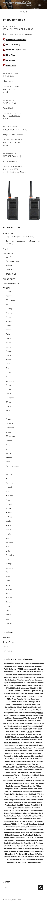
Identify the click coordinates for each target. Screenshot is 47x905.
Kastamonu (10, 483)
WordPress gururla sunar (12, 900)
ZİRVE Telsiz (9, 76)
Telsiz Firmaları (18, 3)
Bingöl (8, 360)
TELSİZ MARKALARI (11, 284)
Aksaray (9, 309)
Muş (7, 538)
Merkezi (23, 40)
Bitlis (8, 364)
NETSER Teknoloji (13, 45)
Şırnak (8, 585)
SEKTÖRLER (8, 253)
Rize (7, 559)
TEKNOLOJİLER (9, 279)
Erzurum (9, 419)
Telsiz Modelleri (9, 832)
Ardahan (9, 326)
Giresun (9, 432)
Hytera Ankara (8, 642)
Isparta (8, 453)
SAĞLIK (9, 265)
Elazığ (8, 411)
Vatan (8, 65)
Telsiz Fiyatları (23, 772)
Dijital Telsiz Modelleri (15, 699)
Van (7, 610)
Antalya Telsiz (22, 851)
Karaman (9, 474)
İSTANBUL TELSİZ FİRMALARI (18, 29)
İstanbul (9, 457)
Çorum (8, 389)
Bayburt (9, 351)
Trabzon (9, 598)
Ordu (8, 551)
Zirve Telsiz (10, 55)
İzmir (8, 462)
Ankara (8, 317)
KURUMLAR (8, 233)
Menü (25, 12)
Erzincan (9, 415)
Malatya (9, 517)
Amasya (9, 313)
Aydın (8, 334)
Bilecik (8, 355)
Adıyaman (10, 296)
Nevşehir (9, 542)
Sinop (8, 576)
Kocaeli (9, 504)
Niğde (8, 547)
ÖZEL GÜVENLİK (12, 261)
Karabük (9, 470)
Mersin (8, 530)
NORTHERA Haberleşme (16, 50)
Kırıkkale (9, 496)
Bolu (7, 368)
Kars (8, 479)
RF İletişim (10, 60)
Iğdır (7, 449)
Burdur (8, 372)
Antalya (9, 321)
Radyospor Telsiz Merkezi (16, 129)
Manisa (8, 521)
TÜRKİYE (6, 288)
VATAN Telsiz (9, 103)
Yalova (8, 615)
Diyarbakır (10, 398)
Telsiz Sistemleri (34, 862)
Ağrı (7, 304)
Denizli (8, 394)
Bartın (8, 343)
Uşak (8, 606)
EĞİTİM (9, 257)
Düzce (8, 402)
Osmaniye (10, 555)
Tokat (8, 593)
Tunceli (9, 602)
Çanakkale (10, 381)
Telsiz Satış (7, 651)
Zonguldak (10, 623)
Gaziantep (10, 428)
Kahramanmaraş (12, 466)
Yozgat (8, 619)
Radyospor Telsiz (13, 40)
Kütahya (9, 513)
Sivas (8, 581)
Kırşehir (9, 500)
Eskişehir (9, 423)
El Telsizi (6, 638)
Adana (8, 292)
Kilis (7, 491)
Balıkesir (9, 338)
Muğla (8, 534)
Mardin (8, 525)
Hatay (8, 445)
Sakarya (9, 564)
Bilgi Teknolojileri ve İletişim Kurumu (20, 237)
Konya (8, 508)
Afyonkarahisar (12, 300)
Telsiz (13, 65)
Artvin (8, 330)
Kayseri (9, 487)
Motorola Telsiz (23, 816)
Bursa (8, 377)
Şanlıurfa (9, 568)
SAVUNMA (10, 270)
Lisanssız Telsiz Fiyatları (28, 691)
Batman (9, 347)
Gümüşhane (10, 436)
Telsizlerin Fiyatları (11, 794)
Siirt (7, 572)
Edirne (8, 406)
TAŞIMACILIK (11, 274)
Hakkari (9, 440)
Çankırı (8, 385)
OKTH (5, 249)
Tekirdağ (9, 589)
